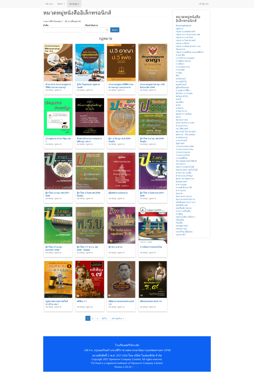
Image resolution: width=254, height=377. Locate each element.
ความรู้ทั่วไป (181, 81)
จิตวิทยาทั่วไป (182, 96)
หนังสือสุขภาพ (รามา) (186, 202)
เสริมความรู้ (181, 228)
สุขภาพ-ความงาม (184, 196)
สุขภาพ (179, 193)
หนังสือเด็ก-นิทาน (184, 207)
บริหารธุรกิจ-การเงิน (185, 122)
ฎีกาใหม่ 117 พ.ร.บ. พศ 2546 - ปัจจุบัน (87, 248)
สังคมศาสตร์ (181, 181)
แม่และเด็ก (181, 234)
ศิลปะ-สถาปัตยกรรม (185, 178)
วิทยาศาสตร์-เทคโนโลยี (186, 169)
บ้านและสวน (182, 125)
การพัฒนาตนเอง (183, 60)
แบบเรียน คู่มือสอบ (184, 231)
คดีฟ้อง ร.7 (82, 301)
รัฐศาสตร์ (180, 143)
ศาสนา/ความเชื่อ (183, 172)
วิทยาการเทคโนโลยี (185, 166)
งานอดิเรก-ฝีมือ (182, 90)
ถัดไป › (105, 318)
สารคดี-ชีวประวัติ (184, 187)
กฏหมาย (179, 28)
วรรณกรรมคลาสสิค (185, 146)
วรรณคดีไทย (181, 157)
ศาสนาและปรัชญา (184, 175)
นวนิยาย (179, 107)
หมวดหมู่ (73, 3)
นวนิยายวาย (181, 110)
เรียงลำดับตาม (91, 25)
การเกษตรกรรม (183, 66)
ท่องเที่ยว (180, 102)
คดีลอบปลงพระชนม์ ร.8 (151, 301)
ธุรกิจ (178, 104)
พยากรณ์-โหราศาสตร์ (186, 131)
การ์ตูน (179, 72)
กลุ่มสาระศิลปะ (183, 43)
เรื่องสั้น (179, 222)
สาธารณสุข (181, 184)
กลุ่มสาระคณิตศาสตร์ (185, 31)
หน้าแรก (49, 3)
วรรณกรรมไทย (183, 154)
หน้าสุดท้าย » (118, 318)
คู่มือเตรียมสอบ (182, 87)
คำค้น (46, 25)
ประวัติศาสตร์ (182, 128)
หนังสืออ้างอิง (182, 205)
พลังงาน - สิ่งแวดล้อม (185, 134)
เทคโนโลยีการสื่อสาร (185, 216)
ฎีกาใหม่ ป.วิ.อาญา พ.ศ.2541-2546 (53, 248)
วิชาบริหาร (181, 163)
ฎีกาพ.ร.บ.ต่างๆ (115, 246)
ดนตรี (178, 99)
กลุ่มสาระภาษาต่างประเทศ (188, 34)
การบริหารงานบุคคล (185, 57)
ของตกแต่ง (181, 78)
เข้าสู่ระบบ (204, 3)
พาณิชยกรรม (182, 137)
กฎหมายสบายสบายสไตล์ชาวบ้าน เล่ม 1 (56, 302)
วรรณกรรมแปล (183, 152)
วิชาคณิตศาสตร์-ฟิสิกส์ (186, 160)
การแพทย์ (180, 69)
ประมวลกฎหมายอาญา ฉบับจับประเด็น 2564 (152, 86)
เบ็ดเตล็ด (180, 219)
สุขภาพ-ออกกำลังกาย (185, 199)
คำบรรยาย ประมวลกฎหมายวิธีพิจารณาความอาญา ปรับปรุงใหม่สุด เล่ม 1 (58, 87)
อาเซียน (179, 213)
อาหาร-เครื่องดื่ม (183, 210)
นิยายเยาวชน (182, 119)
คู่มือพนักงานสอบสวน (118, 192)
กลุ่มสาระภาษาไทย (184, 37)
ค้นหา (60, 3)
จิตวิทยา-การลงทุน (184, 93)
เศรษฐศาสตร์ (182, 225)
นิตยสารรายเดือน (184, 113)
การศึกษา (180, 63)
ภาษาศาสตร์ (181, 140)
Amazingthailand (183, 25)
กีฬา (178, 75)
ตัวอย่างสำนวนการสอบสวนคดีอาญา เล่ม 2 (89, 140)
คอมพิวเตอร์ (181, 84)
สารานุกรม (181, 190)
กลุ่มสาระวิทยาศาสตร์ (186, 40)
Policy (136, 366)
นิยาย (178, 116)
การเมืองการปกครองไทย (151, 246)
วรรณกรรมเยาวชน (184, 149)
